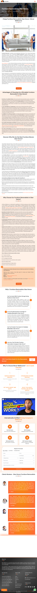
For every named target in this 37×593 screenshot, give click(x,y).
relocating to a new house (13, 150)
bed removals (9, 125)
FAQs (16, 582)
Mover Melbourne (5, 63)
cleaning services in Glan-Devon (18, 125)
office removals (4, 125)
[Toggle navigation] (35, 1)
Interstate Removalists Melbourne (7, 582)
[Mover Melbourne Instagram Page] (26, 586)
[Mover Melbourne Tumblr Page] (32, 586)
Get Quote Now (32, 360)
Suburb (6, 11)
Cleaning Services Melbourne (6, 576)
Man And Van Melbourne (5, 585)
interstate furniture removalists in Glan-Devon (13, 207)
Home (3, 11)
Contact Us (17, 579)
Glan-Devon (10, 11)
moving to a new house (30, 215)
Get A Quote (19, 88)
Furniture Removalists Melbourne (7, 579)
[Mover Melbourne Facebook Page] (25, 586)
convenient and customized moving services (24, 82)
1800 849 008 (28, 579)
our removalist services (29, 64)
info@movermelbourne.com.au (12, 275)
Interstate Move (17, 450)
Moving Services (17, 587)
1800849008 (10, 276)
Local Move (11, 450)
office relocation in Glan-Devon (10, 216)
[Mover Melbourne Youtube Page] (34, 586)
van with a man (25, 156)
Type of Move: (5, 450)
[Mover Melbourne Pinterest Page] (30, 586)
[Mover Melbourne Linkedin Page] (28, 586)
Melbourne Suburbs (18, 585)
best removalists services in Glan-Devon (25, 147)
